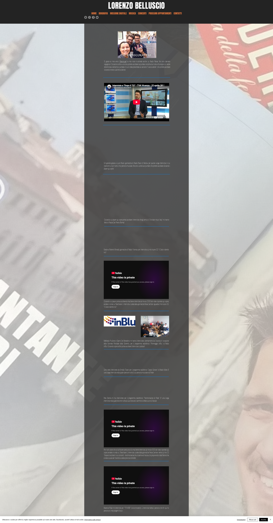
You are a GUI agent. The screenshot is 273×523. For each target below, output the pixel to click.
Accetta (263, 520)
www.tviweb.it (136, 508)
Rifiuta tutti (252, 520)
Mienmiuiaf (123, 61)
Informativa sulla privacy (92, 520)
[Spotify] (85, 17)
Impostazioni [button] (241, 520)
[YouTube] (97, 17)
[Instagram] (89, 17)
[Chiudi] (270, 519)
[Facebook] (93, 17)
